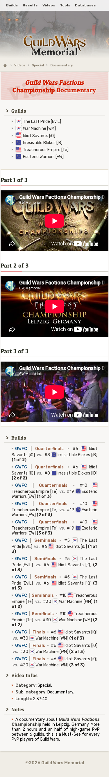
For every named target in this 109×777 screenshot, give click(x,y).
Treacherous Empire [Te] (46, 149)
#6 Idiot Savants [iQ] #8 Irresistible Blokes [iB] (54, 454)
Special (38, 65)
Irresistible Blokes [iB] (42, 142)
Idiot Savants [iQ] (39, 135)
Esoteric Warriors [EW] (43, 156)
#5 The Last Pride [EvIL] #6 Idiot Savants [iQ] (54, 546)
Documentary (61, 65)
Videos (20, 65)
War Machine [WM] (39, 128)
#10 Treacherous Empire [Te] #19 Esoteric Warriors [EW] (54, 491)
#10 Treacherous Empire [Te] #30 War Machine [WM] (54, 601)
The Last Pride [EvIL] (42, 121)
